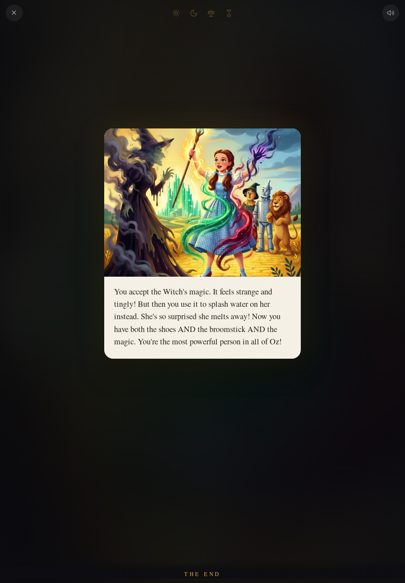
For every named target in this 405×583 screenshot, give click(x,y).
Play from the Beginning (202, 420)
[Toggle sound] (390, 12)
